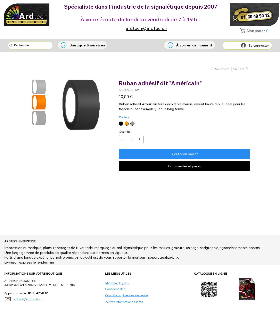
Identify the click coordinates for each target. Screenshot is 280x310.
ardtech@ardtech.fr (146, 28)
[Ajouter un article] (139, 139)
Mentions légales (117, 283)
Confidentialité (115, 289)
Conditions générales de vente (126, 295)
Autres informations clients (124, 302)
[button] (255, 30)
